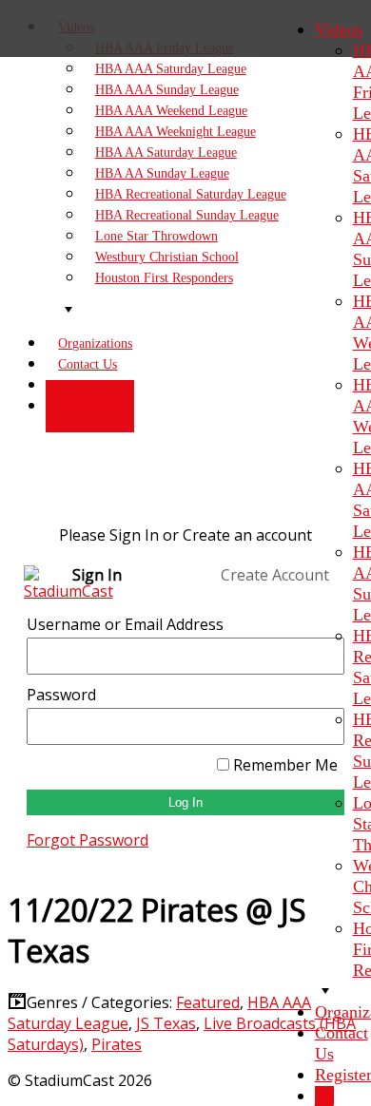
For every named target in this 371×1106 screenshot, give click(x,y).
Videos (338, 29)
